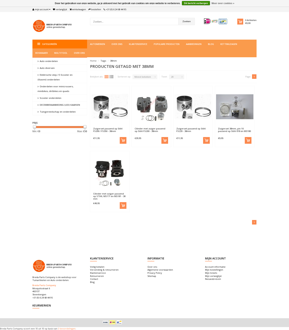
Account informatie (215, 266)
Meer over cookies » (223, 3)
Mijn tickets (211, 272)
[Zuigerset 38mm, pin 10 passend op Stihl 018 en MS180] (234, 106)
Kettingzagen (228, 44)
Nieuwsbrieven (213, 278)
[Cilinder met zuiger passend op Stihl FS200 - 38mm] (151, 106)
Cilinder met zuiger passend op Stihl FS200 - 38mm (150, 130)
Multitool (60, 52)
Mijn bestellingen (214, 269)
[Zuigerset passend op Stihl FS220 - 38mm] (193, 106)
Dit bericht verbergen (196, 3)
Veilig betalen (97, 266)
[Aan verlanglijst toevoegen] (100, 126)
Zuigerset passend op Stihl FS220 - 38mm (191, 130)
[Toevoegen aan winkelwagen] (123, 140)
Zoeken (186, 21)
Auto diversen (47, 67)
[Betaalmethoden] (105, 322)
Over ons (116, 44)
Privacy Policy (154, 272)
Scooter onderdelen (50, 97)
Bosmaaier (41, 52)
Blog (211, 44)
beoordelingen (67, 328)
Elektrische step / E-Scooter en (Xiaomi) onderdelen (55, 77)
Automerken (97, 44)
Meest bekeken (142, 76)
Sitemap (151, 276)
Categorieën (49, 44)
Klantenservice (138, 44)
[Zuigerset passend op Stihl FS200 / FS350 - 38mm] (110, 106)
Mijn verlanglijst (213, 276)
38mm (113, 60)
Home (93, 60)
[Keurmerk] (215, 21)
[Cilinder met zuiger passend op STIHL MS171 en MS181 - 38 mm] (110, 171)
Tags (103, 60)
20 (172, 76)
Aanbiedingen (194, 44)
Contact (94, 278)
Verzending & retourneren (104, 269)
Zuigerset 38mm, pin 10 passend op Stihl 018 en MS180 (234, 130)
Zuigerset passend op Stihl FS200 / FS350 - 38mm (107, 130)
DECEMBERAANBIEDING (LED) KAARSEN (59, 104)
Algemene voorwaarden (160, 269)
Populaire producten (166, 44)
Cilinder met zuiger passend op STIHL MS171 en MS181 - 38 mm (109, 196)
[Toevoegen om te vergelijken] (119, 126)
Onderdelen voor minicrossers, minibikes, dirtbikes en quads (56, 89)
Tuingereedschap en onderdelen (57, 111)
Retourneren (97, 276)
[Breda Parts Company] (53, 25)
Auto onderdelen (48, 61)
